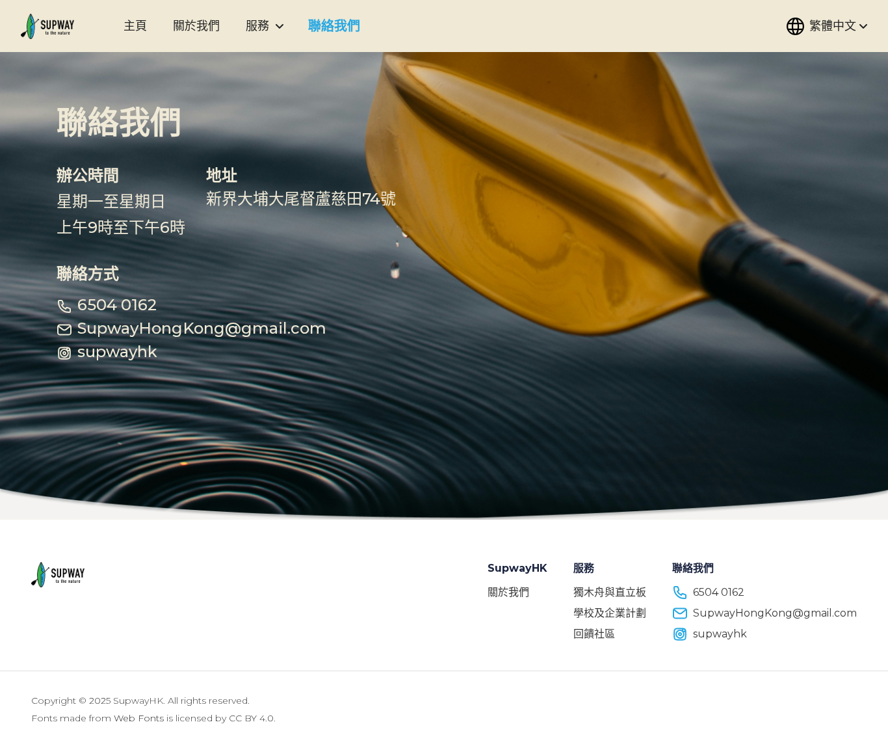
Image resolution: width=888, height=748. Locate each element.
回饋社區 (594, 634)
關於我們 (508, 592)
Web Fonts (139, 718)
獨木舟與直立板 (609, 592)
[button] (279, 26)
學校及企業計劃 (609, 613)
